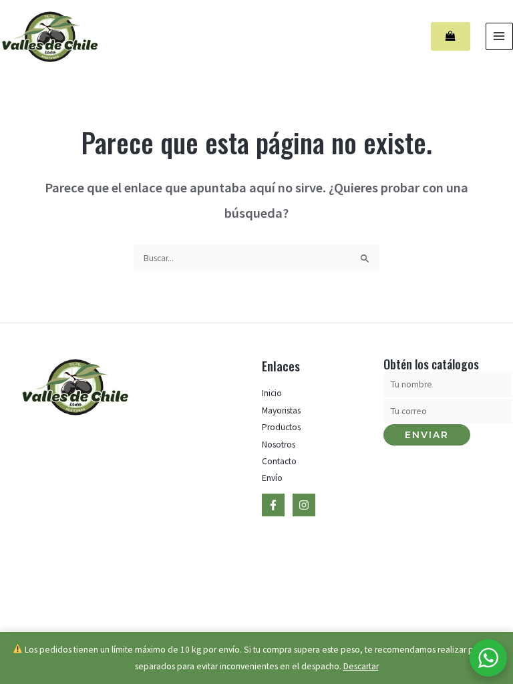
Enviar (427, 435)
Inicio (272, 393)
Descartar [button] (361, 666)
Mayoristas (281, 410)
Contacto (279, 461)
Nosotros (278, 444)
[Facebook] (273, 505)
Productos (281, 427)
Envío (272, 478)
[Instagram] (304, 505)
